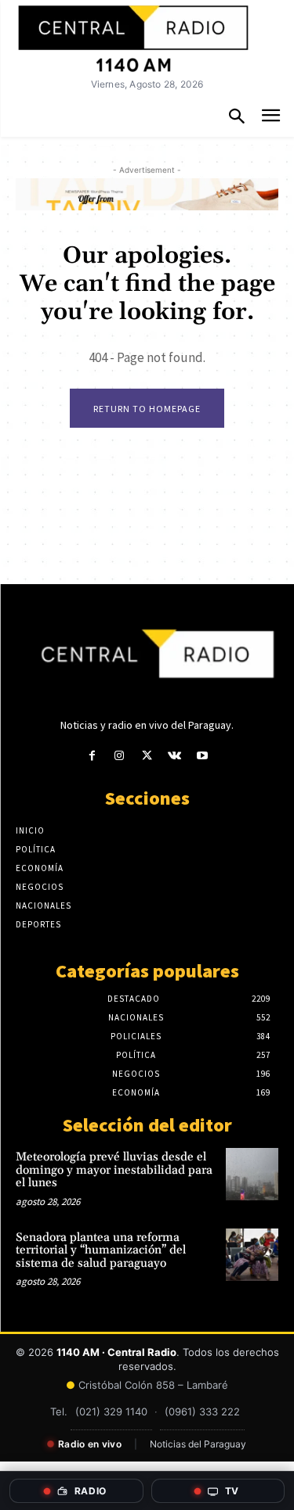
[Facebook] (92, 756)
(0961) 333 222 (202, 1411)
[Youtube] (202, 756)
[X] (147, 756)
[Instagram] (119, 756)
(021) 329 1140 (111, 1411)
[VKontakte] (174, 756)
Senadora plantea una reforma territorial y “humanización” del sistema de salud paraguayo (101, 1250)
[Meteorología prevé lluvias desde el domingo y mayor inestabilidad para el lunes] (252, 1174)
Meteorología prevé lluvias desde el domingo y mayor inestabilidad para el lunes (114, 1170)
